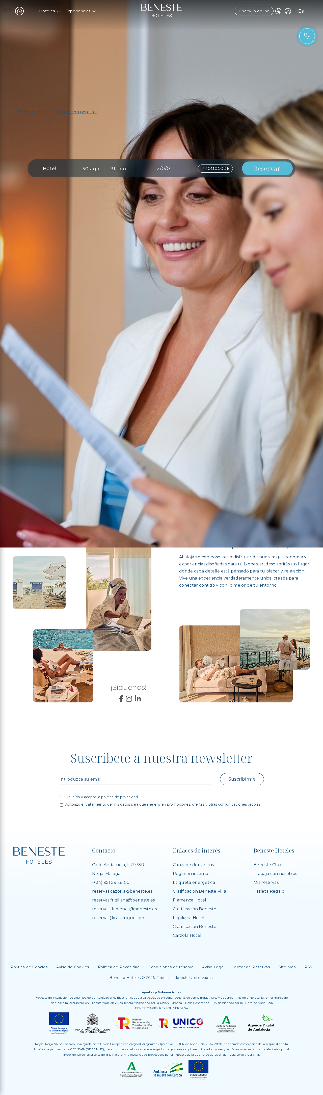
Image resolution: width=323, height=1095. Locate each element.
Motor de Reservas (251, 967)
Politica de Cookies (29, 967)
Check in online (254, 11)
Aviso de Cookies (72, 967)
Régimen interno (190, 873)
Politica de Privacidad (119, 967)
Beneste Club (268, 864)
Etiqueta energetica (194, 882)
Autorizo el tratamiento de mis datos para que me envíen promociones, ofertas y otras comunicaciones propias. (163, 805)
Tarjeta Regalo (269, 891)
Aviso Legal (213, 967)
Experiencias (78, 11)
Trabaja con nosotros (275, 873)
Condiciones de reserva (171, 967)
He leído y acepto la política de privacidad (101, 797)
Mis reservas (266, 882)
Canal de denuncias (193, 864)
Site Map (287, 967)
